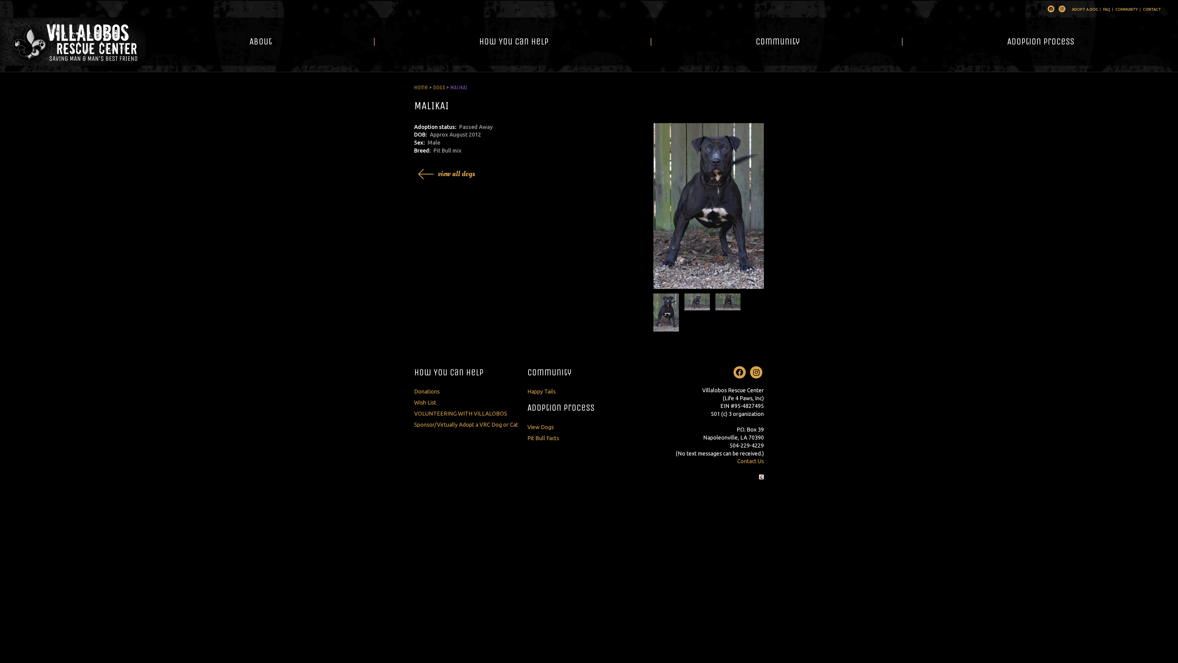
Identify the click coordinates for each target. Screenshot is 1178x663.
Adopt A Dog (1085, 9)
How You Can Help (514, 41)
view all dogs (456, 174)
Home (421, 87)
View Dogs (540, 427)
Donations (427, 391)
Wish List (425, 402)
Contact (1152, 9)
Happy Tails (541, 391)
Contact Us (750, 461)
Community (1126, 9)
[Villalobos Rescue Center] (73, 41)
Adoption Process (1040, 41)
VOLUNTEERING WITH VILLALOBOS (460, 413)
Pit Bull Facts (543, 438)
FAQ (1106, 9)
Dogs (439, 87)
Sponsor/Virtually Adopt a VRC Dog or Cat (466, 424)
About (260, 41)
